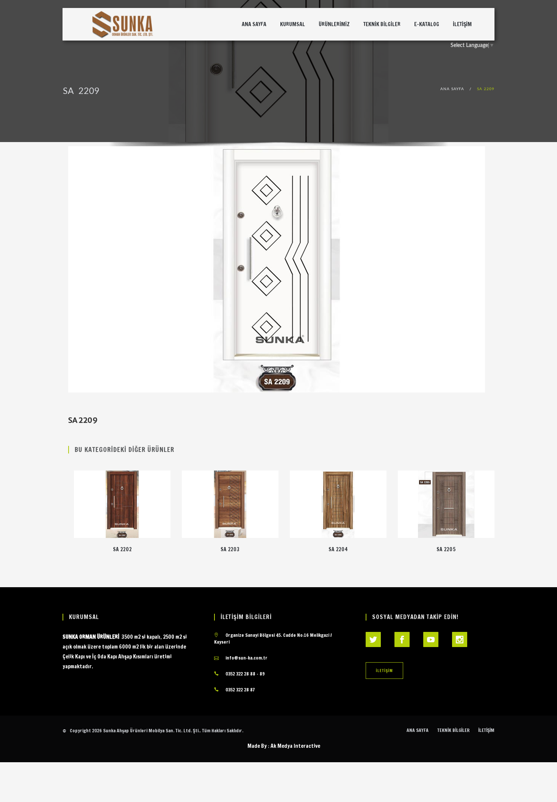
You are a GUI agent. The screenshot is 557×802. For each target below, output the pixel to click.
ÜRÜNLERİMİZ (334, 24)
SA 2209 (485, 89)
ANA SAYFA (254, 24)
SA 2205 (446, 549)
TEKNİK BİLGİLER (382, 24)
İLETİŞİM (462, 24)
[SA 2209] (276, 269)
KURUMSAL (292, 24)
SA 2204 (338, 549)
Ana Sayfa (452, 89)
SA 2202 (122, 549)
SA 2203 (230, 549)
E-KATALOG (426, 24)
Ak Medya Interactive (295, 746)
